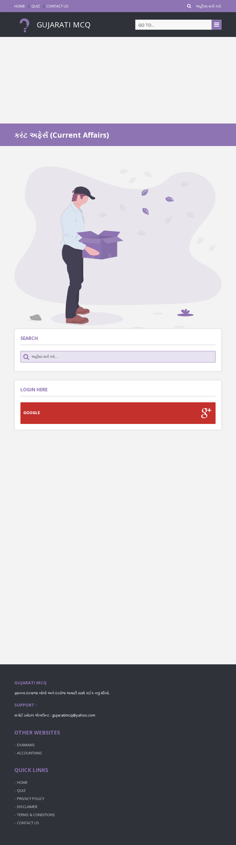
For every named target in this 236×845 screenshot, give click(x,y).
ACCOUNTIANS (29, 753)
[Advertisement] (118, 80)
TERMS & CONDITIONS (36, 814)
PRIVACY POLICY (30, 798)
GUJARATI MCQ (63, 24)
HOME (19, 6)
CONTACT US (57, 6)
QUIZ (35, 6)
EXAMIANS (26, 744)
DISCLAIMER (27, 806)
